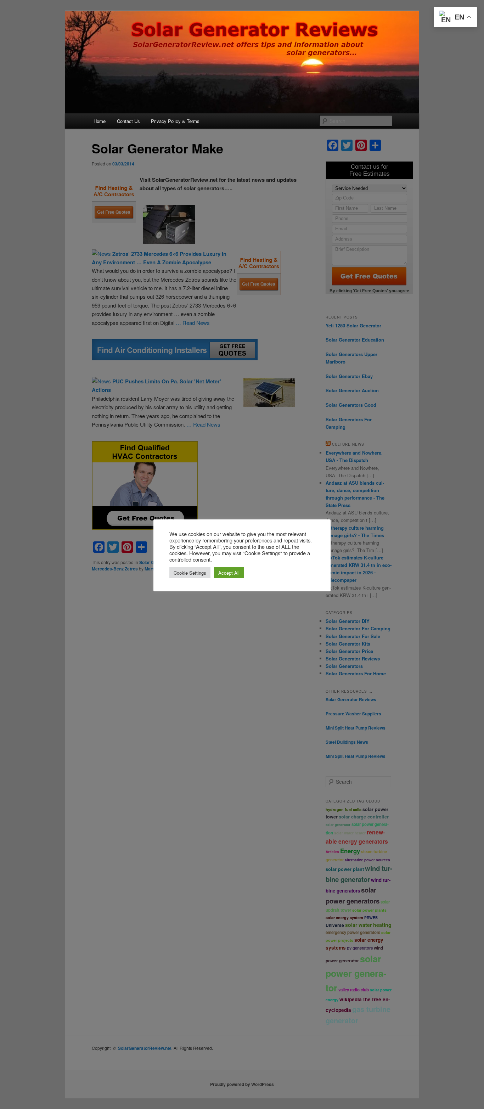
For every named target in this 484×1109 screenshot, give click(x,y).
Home (100, 121)
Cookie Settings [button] (190, 572)
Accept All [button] (229, 572)
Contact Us (128, 121)
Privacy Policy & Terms (175, 121)
